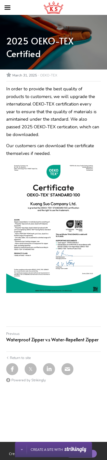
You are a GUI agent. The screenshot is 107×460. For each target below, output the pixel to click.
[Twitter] (31, 369)
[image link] (53, 7)
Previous (13, 333)
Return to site (20, 357)
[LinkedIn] (49, 369)
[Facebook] (12, 369)
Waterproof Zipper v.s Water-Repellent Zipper (52, 340)
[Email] (67, 369)
